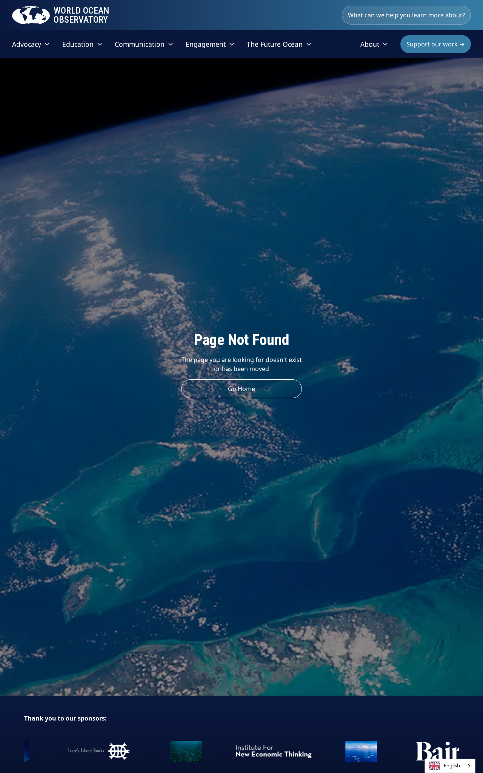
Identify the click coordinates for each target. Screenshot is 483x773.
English (452, 765)
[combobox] (450, 766)
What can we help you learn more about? (406, 15)
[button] (31, 44)
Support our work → (435, 44)
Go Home (241, 389)
